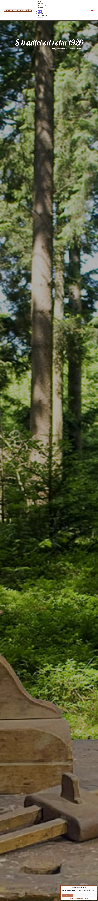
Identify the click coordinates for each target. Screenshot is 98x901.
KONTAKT (40, 17)
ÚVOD (39, 11)
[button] (95, 887)
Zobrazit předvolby (90, 895)
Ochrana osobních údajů (82, 898)
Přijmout (67, 895)
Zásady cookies (73, 898)
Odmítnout (79, 895)
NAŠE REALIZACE (42, 15)
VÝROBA (40, 13)
